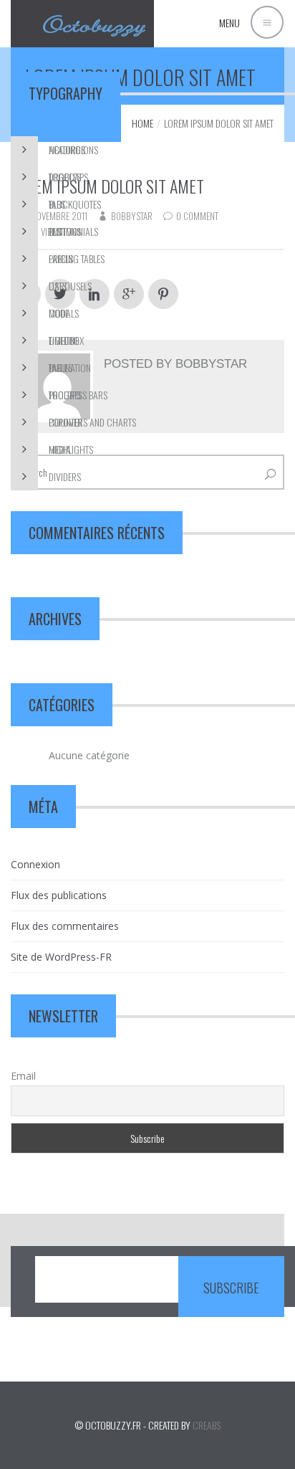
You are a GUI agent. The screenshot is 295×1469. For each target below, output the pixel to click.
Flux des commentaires (65, 926)
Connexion (35, 864)
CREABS (207, 1424)
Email (23, 1076)
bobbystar (211, 364)
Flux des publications (59, 895)
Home (142, 122)
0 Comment (197, 216)
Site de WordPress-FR (61, 957)
